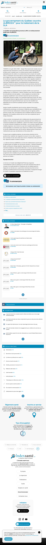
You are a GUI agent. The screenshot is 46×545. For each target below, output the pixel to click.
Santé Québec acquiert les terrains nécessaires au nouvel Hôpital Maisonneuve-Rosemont (24, 333)
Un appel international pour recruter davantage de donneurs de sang (21, 324)
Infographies (38, 12)
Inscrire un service (24, 524)
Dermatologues (30, 448)
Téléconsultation (10, 304)
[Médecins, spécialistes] (23, 294)
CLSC (20, 448)
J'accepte (8, 539)
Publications (23, 479)
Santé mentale (10, 372)
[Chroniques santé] (23, 395)
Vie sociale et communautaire (13, 387)
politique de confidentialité (32, 535)
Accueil (13, 16)
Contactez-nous (23, 496)
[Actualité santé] (23, 339)
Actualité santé (19, 16)
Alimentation (10, 349)
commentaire (13, 36)
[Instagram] (20, 519)
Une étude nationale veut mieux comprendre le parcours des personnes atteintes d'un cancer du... (24, 319)
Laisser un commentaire (13, 175)
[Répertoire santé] (37, 448)
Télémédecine (24, 444)
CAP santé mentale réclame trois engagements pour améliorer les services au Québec (23, 328)
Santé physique (10, 376)
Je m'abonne (24, 511)
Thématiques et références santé (14, 380)
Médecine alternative (11, 368)
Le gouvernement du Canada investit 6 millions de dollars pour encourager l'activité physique (23, 314)
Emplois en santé (23, 488)
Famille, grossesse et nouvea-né (14, 365)
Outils (23, 484)
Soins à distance (23, 12)
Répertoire (8, 12)
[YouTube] (26, 519)
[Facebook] (23, 519)
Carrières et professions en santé (14, 357)
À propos (23, 471)
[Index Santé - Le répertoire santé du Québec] (9, 3)
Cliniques (11, 448)
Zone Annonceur (23, 492)
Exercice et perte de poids (12, 361)
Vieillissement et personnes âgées (14, 391)
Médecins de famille (11, 444)
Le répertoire (23, 475)
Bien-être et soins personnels (13, 353)
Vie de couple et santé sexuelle (14, 383)
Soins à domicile (37, 444)
